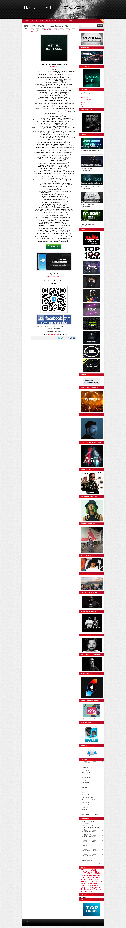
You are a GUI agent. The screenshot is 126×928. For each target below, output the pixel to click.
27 (86, 102)
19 (84, 101)
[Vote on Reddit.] (65, 338)
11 (83, 99)
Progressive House (86, 799)
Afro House (84, 762)
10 (81, 99)
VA (82, 809)
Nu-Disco (84, 794)
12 (84, 99)
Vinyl (55, 20)
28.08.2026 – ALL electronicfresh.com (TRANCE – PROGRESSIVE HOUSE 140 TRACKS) (91, 827)
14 (87, 99)
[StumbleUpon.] (62, 338)
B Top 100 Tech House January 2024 (49, 26)
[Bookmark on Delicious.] (71, 338)
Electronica (84, 772)
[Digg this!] (68, 338)
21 (87, 101)
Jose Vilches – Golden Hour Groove (90, 848)
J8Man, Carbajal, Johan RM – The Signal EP (92, 863)
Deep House (41, 29)
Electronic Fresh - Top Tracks (91, 718)
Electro (83, 770)
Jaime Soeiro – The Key (87, 858)
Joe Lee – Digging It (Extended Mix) (90, 850)
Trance (83, 807)
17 (81, 101)
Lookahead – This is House (88, 841)
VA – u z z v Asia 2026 (87, 834)
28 (87, 102)
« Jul (82, 106)
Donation (101, 17)
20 (86, 101)
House (41, 20)
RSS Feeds (101, 22)
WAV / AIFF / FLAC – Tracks (66, 20)
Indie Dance (85, 782)
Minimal (84, 787)
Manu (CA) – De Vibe (87, 839)
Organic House (85, 797)
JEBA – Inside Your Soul (87, 853)
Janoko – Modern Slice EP (88, 855)
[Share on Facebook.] (74, 338)
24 (81, 102)
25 (83, 102)
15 (89, 99)
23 (91, 101)
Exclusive (26, 20)
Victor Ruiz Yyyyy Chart (87, 860)
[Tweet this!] (59, 338)
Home (89, 17)
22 (89, 101)
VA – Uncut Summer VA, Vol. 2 (89, 831)
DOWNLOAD (54, 66)
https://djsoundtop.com (52, 334)
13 (86, 99)
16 (91, 99)
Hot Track (34, 20)
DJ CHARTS (47, 29)
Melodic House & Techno (88, 785)
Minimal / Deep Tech (67, 29)
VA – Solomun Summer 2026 (88, 836)
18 (83, 101)
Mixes (83, 792)
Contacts (95, 17)
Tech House (85, 802)
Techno (48, 20)
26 (84, 102)
